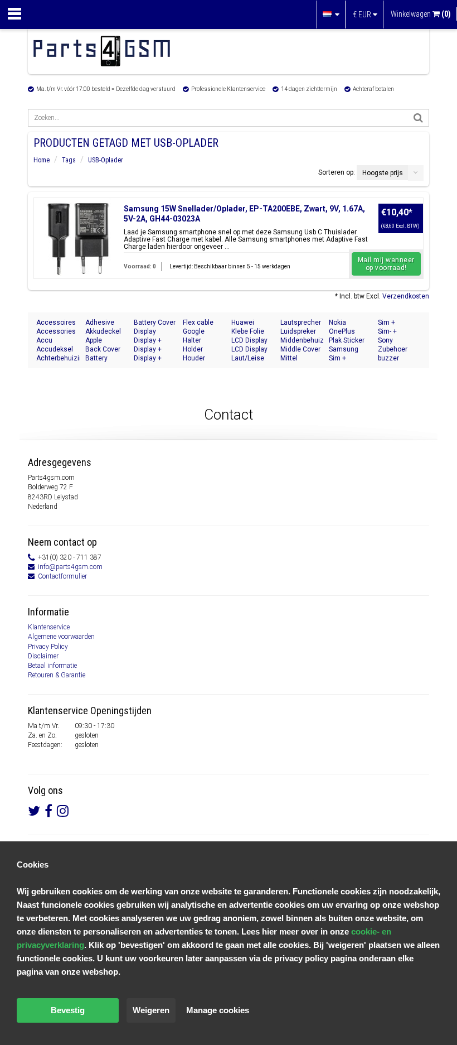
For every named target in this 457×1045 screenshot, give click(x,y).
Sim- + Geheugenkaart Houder (399, 332)
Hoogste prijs (382, 173)
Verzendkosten (405, 296)
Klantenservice (49, 627)
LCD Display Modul (249, 340)
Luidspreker (298, 331)
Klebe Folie (247, 331)
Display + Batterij (148, 349)
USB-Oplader (105, 160)
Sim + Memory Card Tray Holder (349, 358)
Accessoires (56, 322)
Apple (93, 340)
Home (41, 160)
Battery (96, 358)
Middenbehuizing (302, 340)
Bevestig (68, 1010)
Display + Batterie (148, 340)
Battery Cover (155, 322)
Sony (385, 340)
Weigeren (151, 1010)
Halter (192, 340)
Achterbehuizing (58, 358)
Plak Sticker (346, 340)
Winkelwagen (421, 13)
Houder (194, 358)
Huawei (242, 322)
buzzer (388, 358)
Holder (193, 349)
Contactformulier (62, 576)
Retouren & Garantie (56, 675)
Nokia (337, 322)
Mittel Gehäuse (294, 358)
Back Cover (102, 349)
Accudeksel (54, 349)
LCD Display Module (249, 349)
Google (194, 331)
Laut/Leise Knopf (247, 358)
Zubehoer (392, 349)
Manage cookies (217, 1010)
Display (145, 331)
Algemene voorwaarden (61, 637)
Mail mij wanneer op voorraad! (386, 264)
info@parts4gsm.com (70, 567)
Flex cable (198, 322)
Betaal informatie (52, 666)
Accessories (56, 331)
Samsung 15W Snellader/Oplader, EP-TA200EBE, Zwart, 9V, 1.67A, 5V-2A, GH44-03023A (244, 213)
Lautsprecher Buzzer (300, 323)
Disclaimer (43, 656)
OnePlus (342, 331)
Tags (69, 160)
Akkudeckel (103, 331)
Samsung (343, 349)
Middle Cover (300, 349)
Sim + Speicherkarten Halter (399, 323)
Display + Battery (148, 358)
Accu (44, 340)
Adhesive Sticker (99, 323)
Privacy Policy (48, 647)
